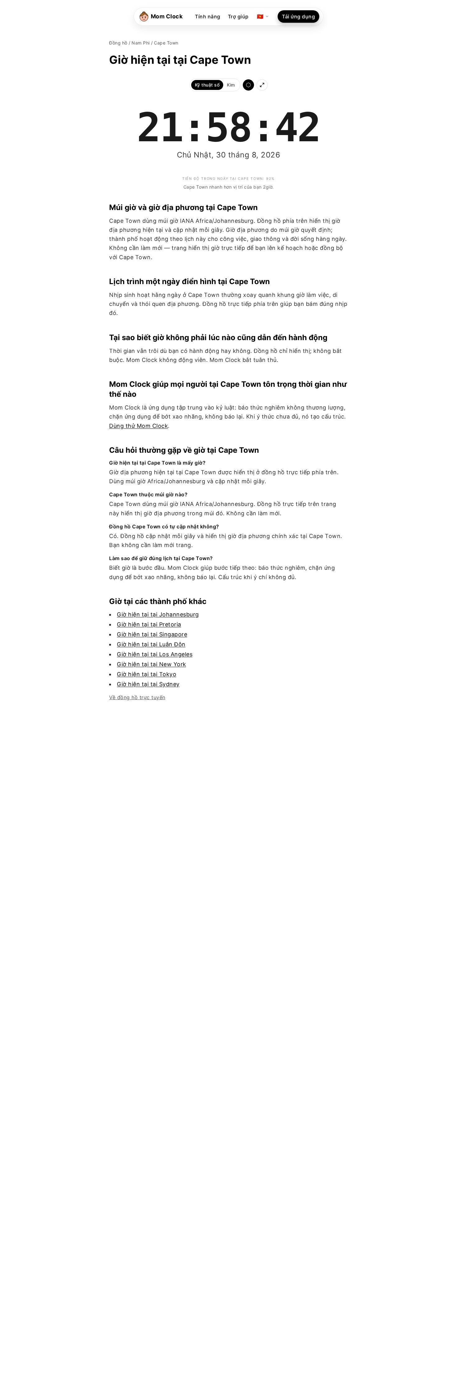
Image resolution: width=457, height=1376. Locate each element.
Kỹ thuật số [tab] (207, 84)
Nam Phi (141, 42)
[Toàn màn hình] (262, 85)
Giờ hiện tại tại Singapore (152, 634)
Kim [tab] (231, 84)
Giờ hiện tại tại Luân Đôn (151, 644)
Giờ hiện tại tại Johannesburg (158, 614)
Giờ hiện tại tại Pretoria (149, 624)
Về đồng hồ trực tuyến (137, 697)
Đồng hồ (118, 42)
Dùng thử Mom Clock (138, 426)
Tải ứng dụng (298, 16)
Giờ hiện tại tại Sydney (148, 684)
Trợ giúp (238, 16)
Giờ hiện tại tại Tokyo (146, 674)
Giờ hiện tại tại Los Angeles (154, 654)
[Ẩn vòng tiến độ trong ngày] (248, 85)
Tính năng (207, 16)
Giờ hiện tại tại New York (151, 664)
